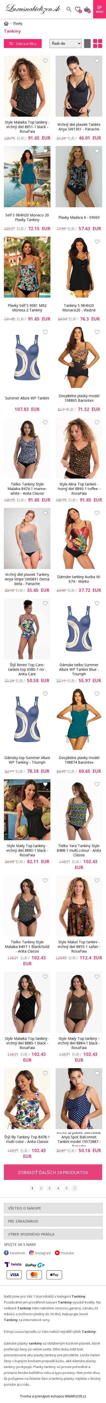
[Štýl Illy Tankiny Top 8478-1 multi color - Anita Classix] (27, 1098)
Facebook (17, 1253)
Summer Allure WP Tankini (27, 398)
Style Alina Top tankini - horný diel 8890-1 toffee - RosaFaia (79, 489)
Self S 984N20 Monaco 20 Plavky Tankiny (27, 217)
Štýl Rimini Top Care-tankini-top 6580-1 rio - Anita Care (27, 669)
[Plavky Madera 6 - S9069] (79, 176)
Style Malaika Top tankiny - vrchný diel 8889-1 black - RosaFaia (27, 1043)
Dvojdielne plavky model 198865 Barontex (79, 398)
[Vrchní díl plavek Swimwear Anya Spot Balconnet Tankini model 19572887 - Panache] (79, 1098)
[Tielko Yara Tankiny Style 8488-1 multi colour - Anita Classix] (79, 809)
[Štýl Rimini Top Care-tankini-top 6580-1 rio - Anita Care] (27, 628)
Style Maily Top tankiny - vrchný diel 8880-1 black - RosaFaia (27, 850)
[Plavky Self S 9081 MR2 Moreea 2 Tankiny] (27, 267)
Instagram (43, 1253)
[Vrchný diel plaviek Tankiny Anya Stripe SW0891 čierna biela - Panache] (27, 538)
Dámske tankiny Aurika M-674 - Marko (79, 579)
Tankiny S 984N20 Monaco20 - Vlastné (79, 307)
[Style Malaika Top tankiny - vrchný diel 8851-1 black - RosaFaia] (27, 86)
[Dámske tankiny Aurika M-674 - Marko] (79, 538)
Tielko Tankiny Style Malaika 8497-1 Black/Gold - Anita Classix (27, 947)
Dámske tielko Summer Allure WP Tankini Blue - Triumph (79, 669)
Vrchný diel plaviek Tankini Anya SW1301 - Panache (78, 126)
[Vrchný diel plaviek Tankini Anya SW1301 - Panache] (79, 86)
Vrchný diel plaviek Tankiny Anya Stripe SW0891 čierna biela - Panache (27, 579)
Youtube (67, 1253)
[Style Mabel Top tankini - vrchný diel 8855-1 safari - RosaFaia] (79, 905)
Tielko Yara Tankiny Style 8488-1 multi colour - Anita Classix (79, 850)
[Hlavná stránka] (8, 23)
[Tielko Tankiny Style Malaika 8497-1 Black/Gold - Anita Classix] (27, 905)
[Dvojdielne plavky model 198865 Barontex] (79, 357)
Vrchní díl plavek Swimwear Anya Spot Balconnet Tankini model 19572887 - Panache (79, 1139)
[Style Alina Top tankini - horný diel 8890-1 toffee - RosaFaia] (79, 447)
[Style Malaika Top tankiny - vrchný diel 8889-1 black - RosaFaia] (27, 1002)
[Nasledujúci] (75, 1188)
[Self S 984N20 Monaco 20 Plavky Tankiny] (27, 176)
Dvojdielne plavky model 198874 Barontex (79, 760)
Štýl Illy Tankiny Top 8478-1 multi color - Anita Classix (27, 1139)
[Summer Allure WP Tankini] (27, 357)
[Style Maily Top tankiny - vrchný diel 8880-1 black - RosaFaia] (27, 809)
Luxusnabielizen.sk (33, 9)
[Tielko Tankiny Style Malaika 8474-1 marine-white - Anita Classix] (27, 447)
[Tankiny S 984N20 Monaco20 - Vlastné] (79, 267)
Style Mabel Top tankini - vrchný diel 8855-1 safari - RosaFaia (79, 947)
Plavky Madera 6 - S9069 (79, 217)
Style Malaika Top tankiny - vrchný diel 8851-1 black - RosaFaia (27, 127)
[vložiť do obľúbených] (44, 62)
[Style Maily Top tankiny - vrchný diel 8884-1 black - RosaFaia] (79, 1002)
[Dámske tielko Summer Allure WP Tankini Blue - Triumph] (79, 628)
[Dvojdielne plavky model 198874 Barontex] (79, 719)
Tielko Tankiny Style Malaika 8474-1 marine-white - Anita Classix (27, 489)
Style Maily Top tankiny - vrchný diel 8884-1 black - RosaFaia (79, 1043)
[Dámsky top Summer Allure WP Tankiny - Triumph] (27, 719)
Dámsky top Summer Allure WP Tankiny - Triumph (27, 760)
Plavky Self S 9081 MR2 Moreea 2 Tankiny (27, 307)
